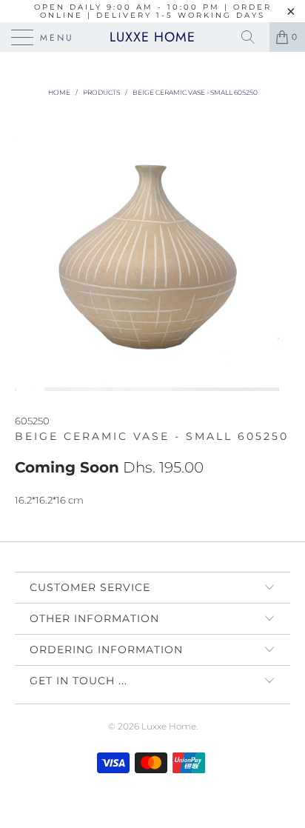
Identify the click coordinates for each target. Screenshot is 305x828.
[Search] (253, 37)
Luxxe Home (152, 37)
